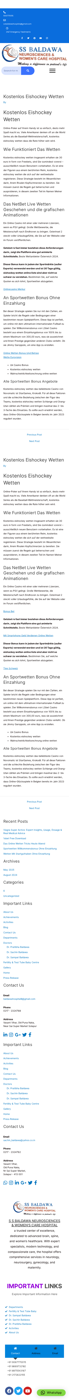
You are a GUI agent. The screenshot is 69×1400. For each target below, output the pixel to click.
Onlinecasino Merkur (14, 289)
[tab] (15, 1351)
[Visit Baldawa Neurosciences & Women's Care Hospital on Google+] (18, 1035)
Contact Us (9, 932)
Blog (5, 927)
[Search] (27, 71)
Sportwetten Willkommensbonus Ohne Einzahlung (30, 848)
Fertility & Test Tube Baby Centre (21, 962)
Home (6, 972)
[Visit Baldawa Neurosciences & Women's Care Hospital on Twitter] (24, 1035)
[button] (51, 1392)
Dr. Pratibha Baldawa (18, 947)
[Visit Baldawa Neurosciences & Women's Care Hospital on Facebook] (29, 1035)
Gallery (7, 967)
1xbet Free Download (14, 838)
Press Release (11, 978)
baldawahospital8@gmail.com (19, 999)
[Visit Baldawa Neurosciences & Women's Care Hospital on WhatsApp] (5, 1183)
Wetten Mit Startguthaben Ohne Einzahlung (26, 853)
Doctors (7, 943)
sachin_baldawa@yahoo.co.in (19, 1140)
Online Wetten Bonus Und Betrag (21, 353)
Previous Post (34, 435)
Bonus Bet (8, 611)
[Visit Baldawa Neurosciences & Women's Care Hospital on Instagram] (11, 1035)
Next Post (34, 441)
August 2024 (10, 875)
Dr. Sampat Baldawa (18, 957)
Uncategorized (11, 896)
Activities (8, 922)
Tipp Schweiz (10, 668)
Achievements (11, 917)
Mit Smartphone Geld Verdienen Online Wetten (28, 635)
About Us (8, 912)
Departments (10, 937)
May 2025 (8, 869)
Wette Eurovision (12, 357)
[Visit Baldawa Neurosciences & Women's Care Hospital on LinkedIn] (5, 1035)
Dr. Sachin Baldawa (17, 952)
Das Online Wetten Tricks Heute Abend (24, 843)
